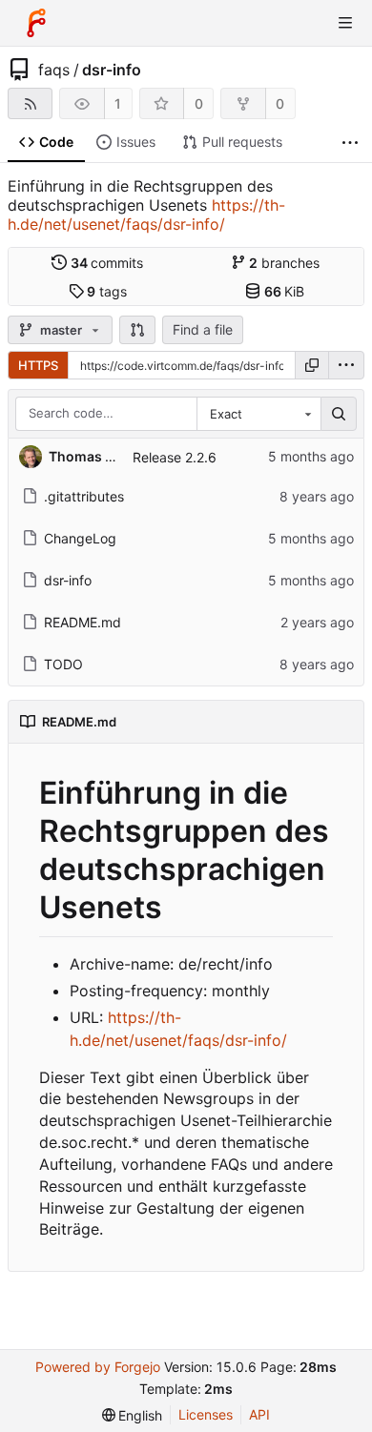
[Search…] (338, 414)
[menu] (346, 365)
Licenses (205, 1414)
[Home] (36, 23)
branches (284, 263)
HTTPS (38, 365)
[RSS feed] (30, 103)
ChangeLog (80, 538)
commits (107, 263)
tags (107, 291)
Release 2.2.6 (175, 457)
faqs (54, 69)
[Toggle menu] (345, 23)
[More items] (350, 142)
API (259, 1414)
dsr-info (111, 69)
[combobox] (258, 414)
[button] (137, 330)
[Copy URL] (312, 365)
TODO (63, 664)
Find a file (203, 329)
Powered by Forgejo (97, 1367)
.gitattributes (84, 496)
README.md (82, 622)
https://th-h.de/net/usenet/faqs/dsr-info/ (146, 214)
